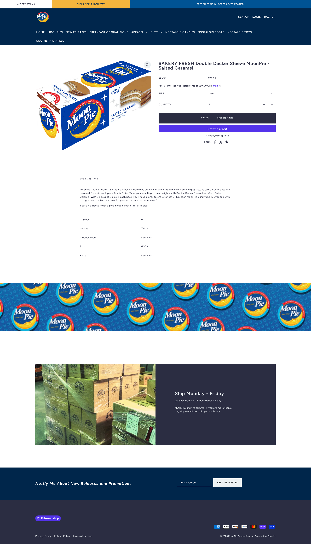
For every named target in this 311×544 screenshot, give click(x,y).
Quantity (165, 104)
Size (161, 93)
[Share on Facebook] (215, 142)
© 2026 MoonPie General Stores (236, 536)
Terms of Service (82, 536)
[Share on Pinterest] (226, 142)
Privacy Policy (43, 536)
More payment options (217, 136)
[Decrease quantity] (264, 104)
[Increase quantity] (272, 104)
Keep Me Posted (227, 482)
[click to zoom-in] (147, 64)
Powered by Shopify (265, 536)
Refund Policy (62, 536)
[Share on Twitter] (220, 142)
